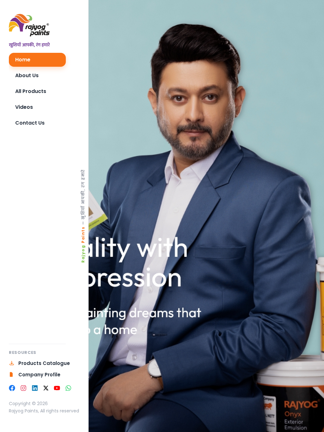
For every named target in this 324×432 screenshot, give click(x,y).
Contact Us (30, 123)
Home (22, 59)
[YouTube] (57, 388)
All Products (30, 91)
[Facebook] (12, 388)
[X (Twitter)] (46, 388)
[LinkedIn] (35, 388)
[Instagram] (23, 388)
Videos (24, 107)
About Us (27, 75)
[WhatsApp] (68, 388)
